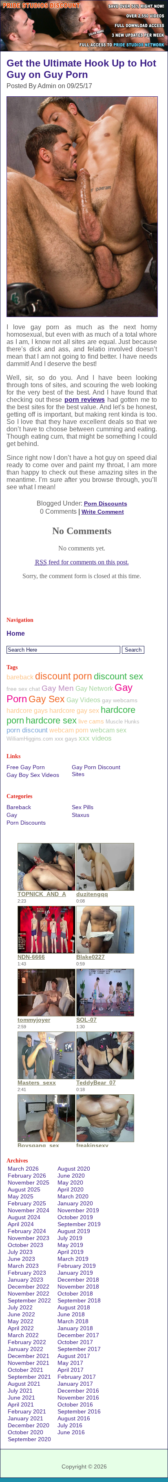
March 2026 (23, 1168)
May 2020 (70, 1182)
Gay (12, 815)
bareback (20, 677)
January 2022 (25, 1349)
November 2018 (78, 1286)
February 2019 (76, 1265)
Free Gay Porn (26, 767)
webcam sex (108, 730)
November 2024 (28, 1210)
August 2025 (24, 1189)
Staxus (80, 815)
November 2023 (28, 1238)
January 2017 (75, 1383)
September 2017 (79, 1349)
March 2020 (72, 1196)
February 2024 (27, 1231)
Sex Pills (82, 807)
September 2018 (79, 1300)
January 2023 (25, 1279)
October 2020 (25, 1432)
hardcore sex (51, 720)
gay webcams (119, 700)
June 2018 (71, 1314)
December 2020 (28, 1425)
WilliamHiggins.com (30, 739)
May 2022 (20, 1321)
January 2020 (75, 1203)
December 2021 (28, 1356)
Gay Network (94, 688)
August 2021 (24, 1383)
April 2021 (21, 1404)
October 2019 (75, 1217)
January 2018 (75, 1328)
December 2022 (28, 1286)
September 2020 (29, 1439)
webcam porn (68, 730)
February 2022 (27, 1342)
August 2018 (73, 1307)
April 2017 (70, 1370)
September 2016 (79, 1411)
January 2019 (75, 1272)
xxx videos (95, 738)
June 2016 (71, 1432)
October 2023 (25, 1245)
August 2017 (73, 1356)
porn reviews (84, 399)
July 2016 (69, 1425)
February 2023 (27, 1272)
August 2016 (73, 1418)
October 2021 (25, 1370)
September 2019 (79, 1224)
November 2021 (28, 1363)
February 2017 (76, 1376)
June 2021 (21, 1397)
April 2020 (70, 1189)
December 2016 (78, 1390)
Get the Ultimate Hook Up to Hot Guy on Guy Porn (81, 69)
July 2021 (20, 1390)
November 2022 (28, 1293)
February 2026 (27, 1175)
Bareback (19, 807)
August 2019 (73, 1231)
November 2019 (78, 1210)
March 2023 (23, 1265)
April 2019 (70, 1252)
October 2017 (75, 1342)
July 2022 (20, 1307)
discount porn (63, 676)
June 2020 (71, 1175)
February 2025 (27, 1203)
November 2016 (78, 1397)
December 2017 (78, 1335)
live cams (91, 721)
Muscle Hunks (122, 722)
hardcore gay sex (74, 710)
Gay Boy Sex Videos (33, 775)
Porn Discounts (105, 503)
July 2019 (69, 1238)
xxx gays (66, 738)
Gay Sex (47, 699)
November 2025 (28, 1182)
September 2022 (29, 1300)
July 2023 (20, 1252)
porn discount (27, 730)
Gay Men (58, 688)
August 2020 (73, 1168)
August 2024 (24, 1217)
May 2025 (20, 1196)
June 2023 (21, 1259)
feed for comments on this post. (82, 562)
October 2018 (75, 1293)
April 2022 (21, 1328)
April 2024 (21, 1224)
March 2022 (23, 1335)
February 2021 (27, 1411)
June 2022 (21, 1314)
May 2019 (70, 1245)
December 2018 (78, 1279)
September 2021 (29, 1376)
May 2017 (70, 1363)
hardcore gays (27, 710)
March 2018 (72, 1321)
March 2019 (72, 1259)
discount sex (118, 676)
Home (16, 633)
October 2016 (75, 1404)
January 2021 (25, 1418)
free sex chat (23, 689)
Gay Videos (83, 699)
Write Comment (103, 511)
